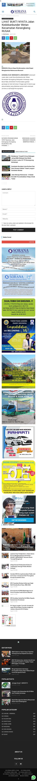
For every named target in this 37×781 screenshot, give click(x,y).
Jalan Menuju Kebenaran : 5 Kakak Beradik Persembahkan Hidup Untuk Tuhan (23, 177)
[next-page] (5, 183)
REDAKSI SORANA (24, 776)
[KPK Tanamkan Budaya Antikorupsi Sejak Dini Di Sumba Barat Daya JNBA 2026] (5, 585)
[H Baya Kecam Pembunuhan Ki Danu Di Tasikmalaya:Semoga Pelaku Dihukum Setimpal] (5, 566)
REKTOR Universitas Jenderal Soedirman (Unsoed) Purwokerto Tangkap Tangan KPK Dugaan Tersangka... (23, 661)
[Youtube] (21, 764)
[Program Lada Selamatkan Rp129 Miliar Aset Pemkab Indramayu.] (6, 694)
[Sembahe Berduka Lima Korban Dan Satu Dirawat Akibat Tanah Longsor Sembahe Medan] (6, 168)
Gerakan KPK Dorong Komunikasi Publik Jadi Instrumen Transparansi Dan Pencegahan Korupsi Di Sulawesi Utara (22, 575)
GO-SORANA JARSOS (13, 776)
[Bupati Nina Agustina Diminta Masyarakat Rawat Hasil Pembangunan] (6, 702)
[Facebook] (3, 38)
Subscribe (31, 242)
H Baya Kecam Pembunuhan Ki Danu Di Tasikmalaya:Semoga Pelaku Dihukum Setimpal (21, 566)
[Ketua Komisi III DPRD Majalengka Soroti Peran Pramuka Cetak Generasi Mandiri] (5, 592)
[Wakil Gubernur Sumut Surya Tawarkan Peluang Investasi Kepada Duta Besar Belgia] (18, 539)
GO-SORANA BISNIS (25, 770)
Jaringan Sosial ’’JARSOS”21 (20, 683)
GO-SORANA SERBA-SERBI (10, 772)
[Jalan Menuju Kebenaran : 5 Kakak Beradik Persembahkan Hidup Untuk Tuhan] (6, 177)
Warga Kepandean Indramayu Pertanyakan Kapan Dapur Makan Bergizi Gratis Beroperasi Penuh (23, 670)
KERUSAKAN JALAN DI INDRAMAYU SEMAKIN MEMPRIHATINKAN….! (28, 140)
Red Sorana (6, 34)
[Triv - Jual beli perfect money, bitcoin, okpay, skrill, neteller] (18, 509)
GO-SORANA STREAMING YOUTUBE (11, 774)
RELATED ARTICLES (8, 151)
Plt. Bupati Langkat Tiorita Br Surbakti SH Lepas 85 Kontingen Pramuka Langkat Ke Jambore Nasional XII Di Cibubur (21, 607)
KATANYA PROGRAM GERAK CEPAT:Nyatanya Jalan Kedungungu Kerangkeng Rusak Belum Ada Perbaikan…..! (10, 141)
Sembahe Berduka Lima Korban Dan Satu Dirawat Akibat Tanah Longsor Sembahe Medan (23, 168)
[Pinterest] (11, 38)
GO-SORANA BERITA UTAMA (12, 770)
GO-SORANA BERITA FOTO (12, 16)
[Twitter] (7, 38)
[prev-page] (3, 183)
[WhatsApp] (15, 38)
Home (3, 16)
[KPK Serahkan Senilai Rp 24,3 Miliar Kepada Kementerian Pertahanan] (5, 600)
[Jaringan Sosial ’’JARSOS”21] (6, 685)
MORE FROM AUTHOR (22, 151)
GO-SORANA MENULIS (27, 774)
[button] (3, 11)
